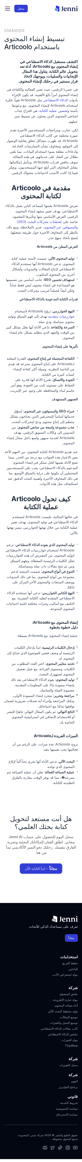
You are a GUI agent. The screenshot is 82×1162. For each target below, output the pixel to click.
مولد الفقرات (70, 1040)
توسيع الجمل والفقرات (64, 1022)
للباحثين (73, 969)
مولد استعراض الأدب (65, 974)
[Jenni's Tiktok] (60, 1148)
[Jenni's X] (52, 1148)
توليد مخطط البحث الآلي (63, 1011)
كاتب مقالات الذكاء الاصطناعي (59, 1028)
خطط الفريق (70, 963)
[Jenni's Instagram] (75, 1148)
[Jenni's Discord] (45, 1148)
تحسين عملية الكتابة (53, 111)
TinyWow (71, 1045)
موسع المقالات (69, 1017)
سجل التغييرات (68, 1065)
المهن (74, 1081)
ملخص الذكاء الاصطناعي (63, 1034)
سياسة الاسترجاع (67, 1114)
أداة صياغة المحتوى (66, 1005)
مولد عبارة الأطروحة (65, 1000)
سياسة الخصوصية (67, 1108)
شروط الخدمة (69, 1102)
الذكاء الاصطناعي (55, 100)
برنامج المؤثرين (68, 1087)
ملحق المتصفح (69, 994)
